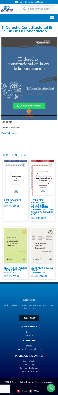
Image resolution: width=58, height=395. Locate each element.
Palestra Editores (9, 133)
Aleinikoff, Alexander (10, 128)
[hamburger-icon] (52, 17)
